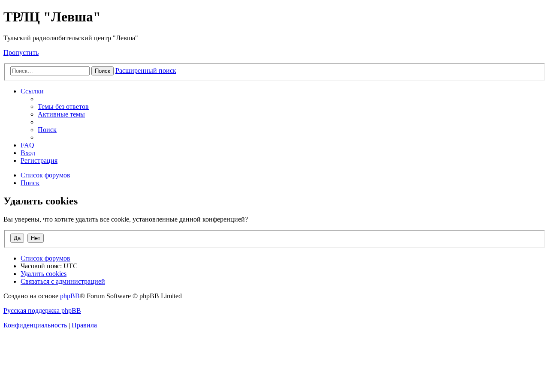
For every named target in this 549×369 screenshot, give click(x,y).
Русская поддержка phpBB (42, 310)
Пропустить (21, 52)
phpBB (70, 296)
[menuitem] (63, 106)
